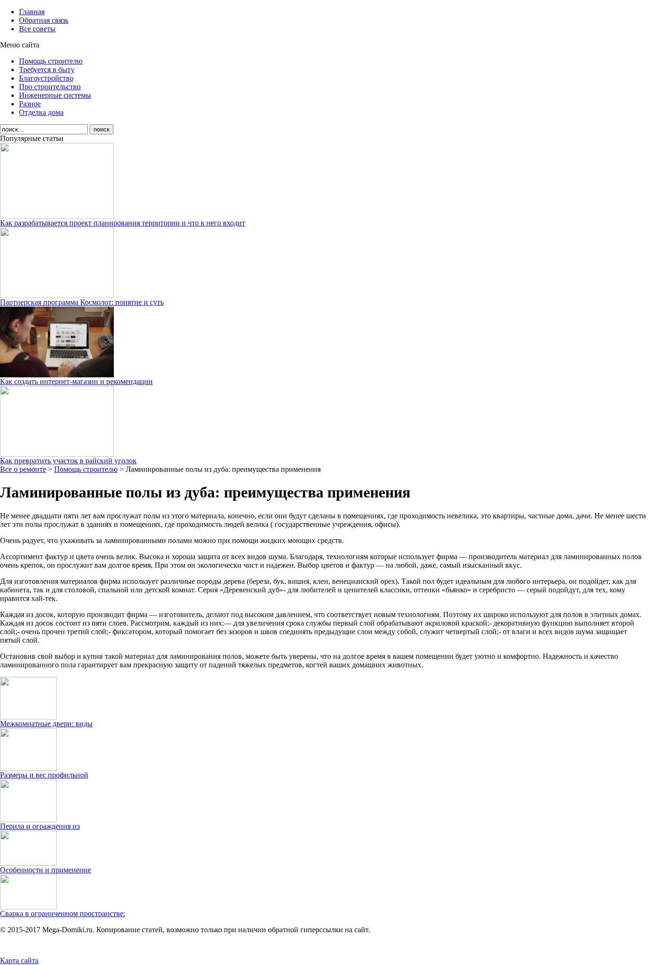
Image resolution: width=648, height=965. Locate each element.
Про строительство (50, 87)
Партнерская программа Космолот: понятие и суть (82, 302)
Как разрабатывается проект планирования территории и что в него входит (122, 223)
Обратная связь (43, 20)
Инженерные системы (55, 95)
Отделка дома (41, 112)
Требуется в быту (46, 70)
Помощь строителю (51, 61)
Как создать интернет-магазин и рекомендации (76, 381)
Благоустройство (46, 78)
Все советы (37, 29)
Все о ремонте (23, 469)
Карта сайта (19, 960)
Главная (32, 12)
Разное (30, 104)
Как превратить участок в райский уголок (68, 461)
